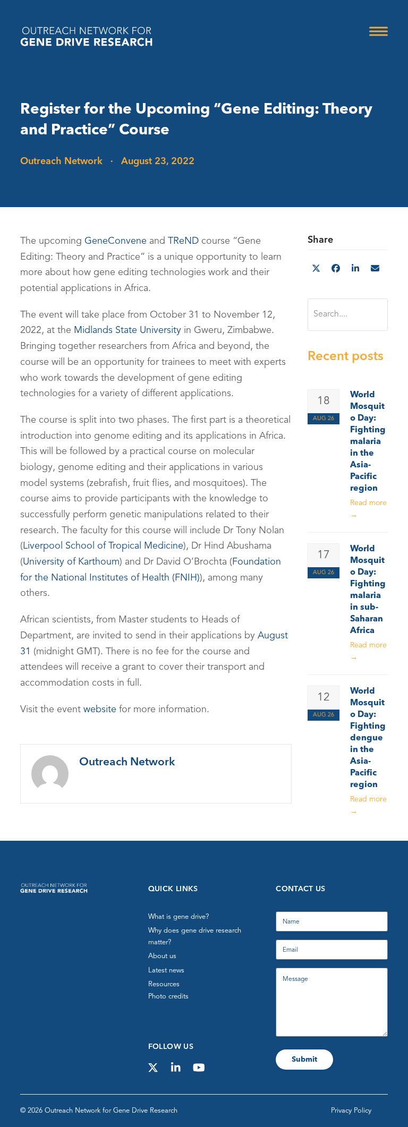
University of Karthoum (71, 562)
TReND (183, 241)
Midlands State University (127, 330)
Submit (304, 1059)
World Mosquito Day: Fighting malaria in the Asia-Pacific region (368, 442)
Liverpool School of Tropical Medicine (103, 546)
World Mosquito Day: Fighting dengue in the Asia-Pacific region (368, 738)
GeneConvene (115, 241)
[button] (378, 31)
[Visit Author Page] (50, 773)
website (99, 709)
